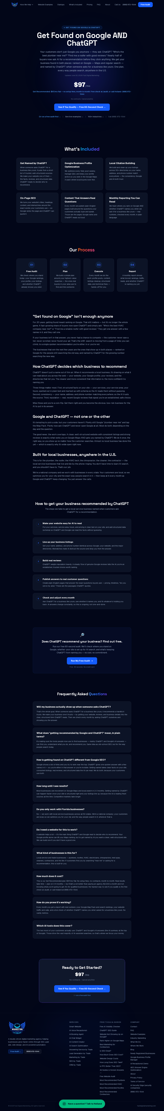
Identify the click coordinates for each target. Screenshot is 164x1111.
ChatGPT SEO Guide (108, 1030)
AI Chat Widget (75, 1038)
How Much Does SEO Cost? (111, 1055)
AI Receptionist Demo (139, 1063)
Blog (132, 1049)
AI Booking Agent (76, 1034)
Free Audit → (15, 1051)
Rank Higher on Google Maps (112, 1040)
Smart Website (75, 1026)
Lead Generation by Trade (79, 1053)
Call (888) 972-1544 (116, 116)
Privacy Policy (136, 1078)
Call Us (117, 4)
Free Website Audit (107, 1076)
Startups (60, 4)
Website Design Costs (109, 1058)
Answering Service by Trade (81, 1049)
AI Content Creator (77, 1042)
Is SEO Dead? (105, 1051)
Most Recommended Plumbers (112, 1080)
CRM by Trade (75, 1065)
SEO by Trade (75, 1061)
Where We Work (137, 1046)
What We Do (135, 1042)
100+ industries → (96, 116)
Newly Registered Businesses (142, 1053)
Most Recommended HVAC (111, 1084)
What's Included (75, 4)
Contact (133, 1026)
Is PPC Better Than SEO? (110, 1066)
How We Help (25, 4)
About (107, 4)
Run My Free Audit (80, 660)
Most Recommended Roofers (112, 1088)
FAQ (98, 4)
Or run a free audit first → (50, 116)
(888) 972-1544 (129, 4)
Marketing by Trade (77, 1057)
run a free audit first (83, 995)
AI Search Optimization (78, 1046)
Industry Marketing (138, 1038)
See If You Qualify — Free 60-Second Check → (82, 107)
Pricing (89, 4)
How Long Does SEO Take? (111, 1062)
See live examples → (74, 116)
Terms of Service (137, 1081)
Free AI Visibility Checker (110, 1026)
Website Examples (45, 4)
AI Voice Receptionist (78, 1030)
